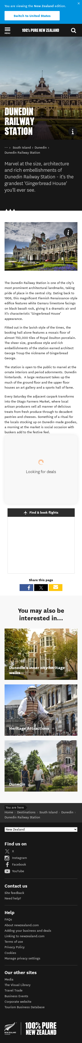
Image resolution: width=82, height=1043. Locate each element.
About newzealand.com (22, 925)
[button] (7, 30)
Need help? (13, 898)
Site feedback (14, 893)
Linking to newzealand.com (24, 936)
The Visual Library (18, 985)
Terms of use (14, 942)
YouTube (17, 871)
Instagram (19, 858)
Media (9, 979)
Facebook (18, 864)
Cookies (10, 953)
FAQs (8, 919)
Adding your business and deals (28, 931)
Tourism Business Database (25, 1007)
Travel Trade (14, 990)
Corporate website (18, 1002)
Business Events (16, 996)
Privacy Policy (15, 947)
